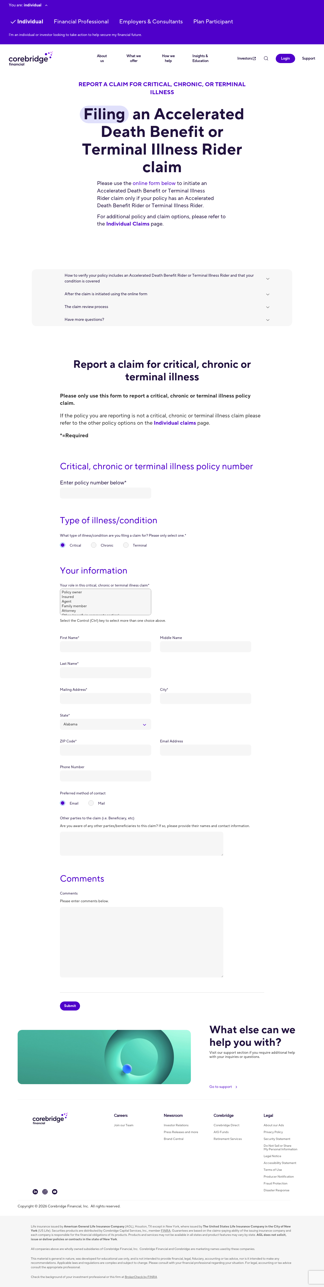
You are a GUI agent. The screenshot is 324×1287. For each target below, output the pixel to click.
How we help (168, 58)
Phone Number (72, 767)
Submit (70, 1006)
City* (164, 690)
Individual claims (175, 423)
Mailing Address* (73, 690)
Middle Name (171, 638)
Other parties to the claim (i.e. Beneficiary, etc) (97, 818)
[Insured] (105, 597)
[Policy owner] (105, 592)
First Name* (69, 638)
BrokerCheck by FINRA (141, 1277)
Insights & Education (200, 58)
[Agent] (105, 601)
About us (102, 58)
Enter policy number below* (93, 482)
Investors (244, 58)
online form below (154, 183)
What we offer (134, 58)
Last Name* (69, 664)
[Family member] (105, 606)
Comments (69, 893)
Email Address (171, 741)
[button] (81, 21)
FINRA (166, 1231)
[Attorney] (105, 611)
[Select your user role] (46, 5)
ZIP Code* (68, 741)
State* (65, 716)
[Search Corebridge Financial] (266, 59)
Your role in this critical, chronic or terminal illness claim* (104, 585)
